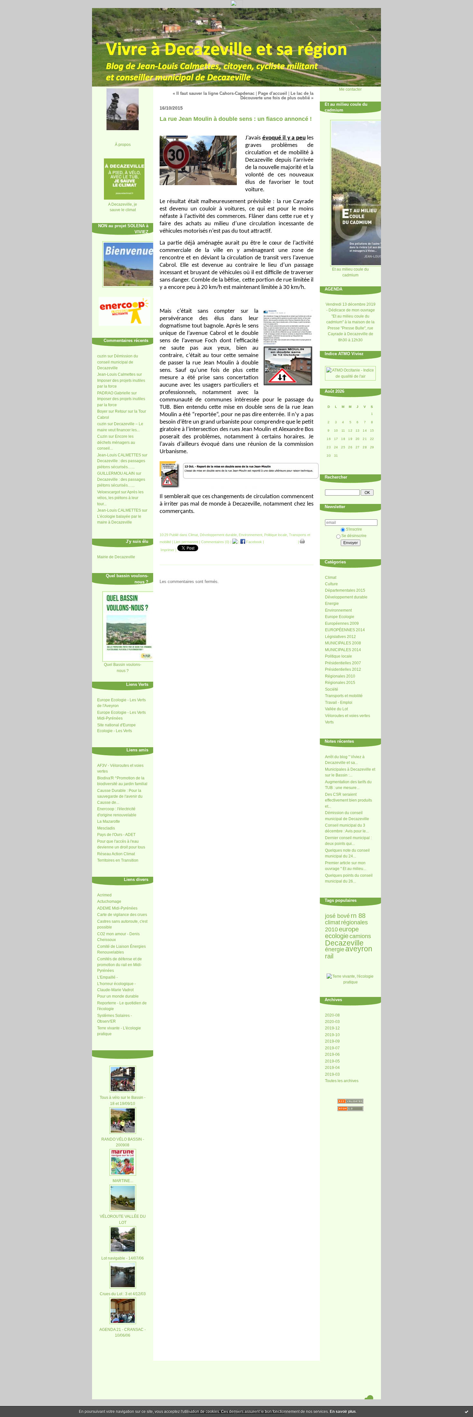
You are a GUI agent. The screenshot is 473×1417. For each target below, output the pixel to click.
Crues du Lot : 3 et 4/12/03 (123, 1294)
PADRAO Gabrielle (113, 393)
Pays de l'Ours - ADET (116, 834)
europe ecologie (342, 932)
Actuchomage (109, 901)
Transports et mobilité (344, 696)
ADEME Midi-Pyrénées (117, 908)
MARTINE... (123, 1181)
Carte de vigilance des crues (122, 914)
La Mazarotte (108, 821)
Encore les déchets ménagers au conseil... (116, 442)
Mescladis (106, 828)
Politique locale (338, 656)
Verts (329, 722)
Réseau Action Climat (116, 854)
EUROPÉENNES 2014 (345, 630)
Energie (332, 603)
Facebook (253, 542)
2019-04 (332, 1067)
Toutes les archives (341, 1081)
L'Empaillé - (107, 977)
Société (331, 689)
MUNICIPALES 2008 (343, 643)
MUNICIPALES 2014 (343, 650)
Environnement (338, 610)
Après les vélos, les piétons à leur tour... (120, 498)
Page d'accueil (272, 93)
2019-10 (332, 1035)
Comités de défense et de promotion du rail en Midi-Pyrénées (119, 965)
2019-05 (332, 1061)
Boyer (102, 411)
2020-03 (332, 1021)
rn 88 (358, 915)
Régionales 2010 (340, 676)
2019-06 (332, 1054)
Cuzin (102, 436)
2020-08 (332, 1015)
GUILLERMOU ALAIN (116, 473)
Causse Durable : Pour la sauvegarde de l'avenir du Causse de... (120, 796)
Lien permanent (186, 542)
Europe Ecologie (339, 616)
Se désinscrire (353, 536)
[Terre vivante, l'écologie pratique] (350, 982)
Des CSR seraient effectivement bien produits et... (348, 800)
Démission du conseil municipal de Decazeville (117, 362)
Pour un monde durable (118, 996)
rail (329, 956)
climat (332, 922)
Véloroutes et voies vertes (347, 715)
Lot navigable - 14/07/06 (122, 1258)
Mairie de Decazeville (116, 557)
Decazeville (344, 943)
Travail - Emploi (338, 702)
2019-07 (332, 1048)
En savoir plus (343, 1411)
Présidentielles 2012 (343, 669)
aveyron (358, 949)
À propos (123, 144)
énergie (334, 949)
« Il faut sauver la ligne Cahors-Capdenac (214, 93)
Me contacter (350, 89)
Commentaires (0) (215, 542)
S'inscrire (354, 529)
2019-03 (332, 1074)
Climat (330, 577)
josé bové (337, 916)
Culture (331, 584)
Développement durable (346, 597)
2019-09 (332, 1041)
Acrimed (104, 895)
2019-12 (332, 1028)
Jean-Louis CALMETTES (119, 455)
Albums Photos (134, 1053)
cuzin (102, 356)
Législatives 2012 (340, 636)
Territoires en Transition (117, 860)
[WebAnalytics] (236, 6)
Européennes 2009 (342, 623)
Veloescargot (108, 492)
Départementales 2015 (345, 590)
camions (360, 936)
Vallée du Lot (336, 709)
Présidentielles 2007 (343, 663)
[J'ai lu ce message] (466, 1411)
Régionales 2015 (340, 682)
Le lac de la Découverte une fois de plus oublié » (276, 95)
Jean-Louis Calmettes (116, 374)
